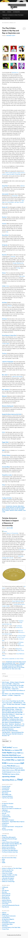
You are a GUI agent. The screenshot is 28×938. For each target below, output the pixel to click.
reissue (4, 770)
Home (3, 11)
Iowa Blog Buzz (6, 917)
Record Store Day (7, 768)
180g (3, 664)
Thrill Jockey (5, 903)
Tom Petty (18, 772)
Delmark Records (6, 893)
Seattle (16, 510)
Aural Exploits (5, 789)
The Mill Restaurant (7, 772)
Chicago (7, 507)
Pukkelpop (21, 642)
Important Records (6, 791)
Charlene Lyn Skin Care (7, 870)
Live (15, 666)
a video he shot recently (16, 376)
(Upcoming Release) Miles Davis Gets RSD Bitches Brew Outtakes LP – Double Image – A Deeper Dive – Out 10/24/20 (13, 714)
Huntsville (8, 509)
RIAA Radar (5, 925)
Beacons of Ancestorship (10, 664)
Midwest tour (19, 666)
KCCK (3, 859)
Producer (7, 510)
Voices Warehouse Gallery (18, 601)
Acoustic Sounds (6, 786)
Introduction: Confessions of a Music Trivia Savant (12, 15)
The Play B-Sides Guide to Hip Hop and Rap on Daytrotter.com (11, 30)
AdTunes (4, 912)
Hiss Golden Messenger (17, 757)
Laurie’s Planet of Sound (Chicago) (10, 842)
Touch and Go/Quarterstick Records (10, 905)
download (12, 755)
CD (3, 666)
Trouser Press (5, 929)
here (7, 232)
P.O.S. (3, 510)
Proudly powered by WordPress (14, 935)
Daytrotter (15, 506)
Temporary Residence (7, 796)
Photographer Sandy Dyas (8, 922)
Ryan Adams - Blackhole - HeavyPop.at (11, 724)
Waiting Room (19, 648)
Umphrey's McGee (15, 774)
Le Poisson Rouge (21, 635)
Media (19, 506)
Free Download (6, 757)
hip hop (3, 509)
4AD (3, 889)
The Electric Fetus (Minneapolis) (10, 850)
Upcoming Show (8, 663)
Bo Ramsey (6, 750)
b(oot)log (4, 805)
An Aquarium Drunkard (7, 803)
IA (3, 760)
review (7, 770)
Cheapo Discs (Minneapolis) (9, 837)
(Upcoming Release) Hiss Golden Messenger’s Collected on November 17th (13, 734)
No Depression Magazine (8, 919)
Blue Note (4, 892)
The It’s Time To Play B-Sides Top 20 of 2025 (13, 685)
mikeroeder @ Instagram (8, 878)
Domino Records (6, 895)
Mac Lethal (22, 276)
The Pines (14, 772)
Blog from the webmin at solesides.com (11, 808)
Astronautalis (15, 195)
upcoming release (8, 776)
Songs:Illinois (5, 823)
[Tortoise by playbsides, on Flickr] (4, 531)
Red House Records (18, 768)
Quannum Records (6, 900)
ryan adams (21, 770)
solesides (20, 510)
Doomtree (13, 256)
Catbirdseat (5, 810)
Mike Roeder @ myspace (8, 820)
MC (17, 509)
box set (12, 750)
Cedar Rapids (7, 752)
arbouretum (15, 747)
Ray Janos (14, 667)
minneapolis (21, 509)
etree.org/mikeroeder (7, 871)
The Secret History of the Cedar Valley (11, 927)
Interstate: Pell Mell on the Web (9, 875)
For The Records (6, 811)
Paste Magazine (6, 921)
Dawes (22, 752)
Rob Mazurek (12, 770)
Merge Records (5, 897)
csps (18, 752)
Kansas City (13, 509)
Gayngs (23, 507)
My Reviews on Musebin (8, 880)
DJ (15, 507)
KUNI (3, 861)
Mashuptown (5, 818)
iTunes (15, 760)
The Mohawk (19, 625)
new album (4, 766)
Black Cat (20, 630)
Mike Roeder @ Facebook (8, 876)
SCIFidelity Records (7, 902)
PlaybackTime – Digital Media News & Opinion (13, 821)
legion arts (20, 760)
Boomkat (4, 835)
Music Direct (5, 793)
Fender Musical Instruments (9, 916)
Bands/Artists (9, 506)
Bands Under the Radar (7, 806)
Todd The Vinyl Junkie (7, 798)
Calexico (17, 750)
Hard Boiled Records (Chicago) (9, 839)
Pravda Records (6, 898)
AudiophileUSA (5, 788)
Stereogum (4, 825)
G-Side (7, 286)
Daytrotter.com (15, 72)
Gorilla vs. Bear (6, 815)
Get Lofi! (4, 813)
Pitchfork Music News (7, 924)
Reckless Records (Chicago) (9, 848)
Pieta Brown (11, 766)
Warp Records (5, 907)
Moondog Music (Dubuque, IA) (9, 845)
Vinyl (14, 663)
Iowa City (10, 759)
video (15, 780)
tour (10, 668)
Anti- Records (5, 890)
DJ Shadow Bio (16, 11)
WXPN (3, 862)
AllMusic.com (5, 914)
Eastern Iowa (16, 661)
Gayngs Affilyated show (18, 263)
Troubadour (20, 621)
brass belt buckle (20, 664)
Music (22, 506)
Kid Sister (9, 305)
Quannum (12, 510)
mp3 (22, 763)
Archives (9, 11)
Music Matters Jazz (6, 794)
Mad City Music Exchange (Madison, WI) (11, 843)
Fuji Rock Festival (20, 637)
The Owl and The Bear (7, 830)
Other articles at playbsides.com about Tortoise (12, 658)
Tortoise (7, 668)
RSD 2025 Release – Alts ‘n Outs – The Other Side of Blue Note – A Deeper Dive (14, 704)
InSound (4, 840)
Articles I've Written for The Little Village (12, 868)
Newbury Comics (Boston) (8, 847)
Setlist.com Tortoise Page (8, 881)
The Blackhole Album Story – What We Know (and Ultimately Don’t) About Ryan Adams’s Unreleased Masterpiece (12, 720)
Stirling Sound (22, 549)
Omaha (9, 667)
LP (7, 763)
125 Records (5, 887)
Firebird (19, 644)
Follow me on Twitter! (7, 873)
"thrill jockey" (22, 663)
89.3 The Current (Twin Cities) (9, 857)
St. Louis (19, 667)
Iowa (5, 760)
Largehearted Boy (6, 816)
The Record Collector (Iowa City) (10, 852)
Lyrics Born (11, 763)
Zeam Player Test (6, 18)
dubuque (6, 666)
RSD (16, 770)
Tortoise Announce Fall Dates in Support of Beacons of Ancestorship (10, 522)
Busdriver (4, 217)
